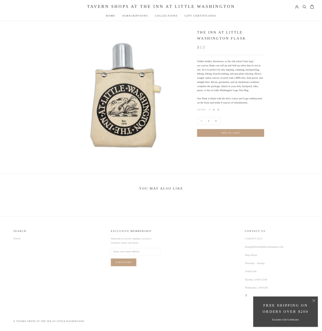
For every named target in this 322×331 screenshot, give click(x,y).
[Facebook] (209, 110)
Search (16, 238)
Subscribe (123, 262)
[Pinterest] (218, 110)
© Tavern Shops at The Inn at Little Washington (48, 321)
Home (110, 15)
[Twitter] (214, 110)
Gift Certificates (200, 15)
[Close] (313, 300)
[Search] (304, 6)
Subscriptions (135, 15)
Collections (166, 15)
